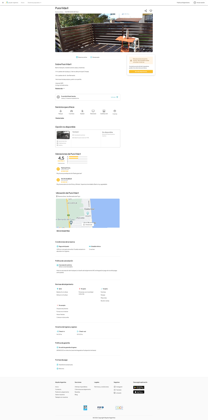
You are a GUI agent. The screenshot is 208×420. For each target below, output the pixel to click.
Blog (76, 394)
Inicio (57, 387)
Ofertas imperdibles (81, 387)
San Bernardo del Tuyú (71, 12)
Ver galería (148, 49)
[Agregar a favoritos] (151, 11)
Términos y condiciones (101, 387)
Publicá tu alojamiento (62, 392)
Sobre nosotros (60, 394)
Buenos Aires (59, 12)
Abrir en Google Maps (63, 231)
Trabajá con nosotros (61, 397)
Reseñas (77, 392)
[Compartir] (146, 11)
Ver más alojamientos (141, 71)
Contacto (58, 389)
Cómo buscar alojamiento (83, 389)
